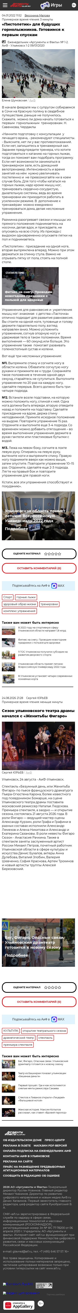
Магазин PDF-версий (50, 1145)
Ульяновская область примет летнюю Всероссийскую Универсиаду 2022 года (35, 516)
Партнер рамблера (56, 1294)
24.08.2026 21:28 (12, 698)
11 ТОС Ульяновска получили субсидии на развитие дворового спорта (43, 653)
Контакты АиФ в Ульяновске (26, 1156)
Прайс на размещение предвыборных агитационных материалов (34, 1168)
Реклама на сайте (18, 1161)
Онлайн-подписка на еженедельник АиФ (37, 1151)
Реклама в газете (17, 1145)
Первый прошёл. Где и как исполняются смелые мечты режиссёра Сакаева (42, 1087)
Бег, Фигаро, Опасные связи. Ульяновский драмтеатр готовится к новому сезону (34, 942)
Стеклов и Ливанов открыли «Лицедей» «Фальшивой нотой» (41, 1099)
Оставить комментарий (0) (39, 568)
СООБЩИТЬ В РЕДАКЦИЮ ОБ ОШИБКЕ (31, 1175)
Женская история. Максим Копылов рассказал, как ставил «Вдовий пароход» (42, 1111)
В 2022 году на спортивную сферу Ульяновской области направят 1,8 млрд (42, 629)
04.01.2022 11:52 (12, 15)
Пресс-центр (55, 1140)
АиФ (32, 100)
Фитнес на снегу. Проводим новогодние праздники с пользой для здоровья (42, 641)
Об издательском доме (22, 1140)
